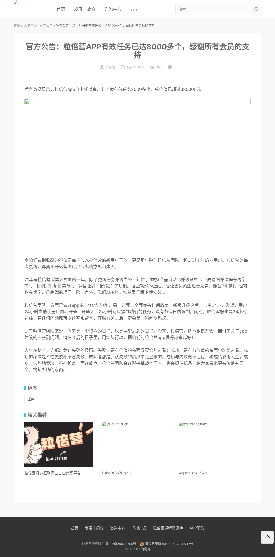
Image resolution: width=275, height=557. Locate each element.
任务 (31, 399)
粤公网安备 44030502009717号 (169, 544)
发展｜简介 (85, 9)
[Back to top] (267, 537)
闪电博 (145, 549)
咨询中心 (113, 9)
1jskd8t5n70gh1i (116, 473)
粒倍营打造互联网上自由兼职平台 (52, 473)
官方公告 (45, 26)
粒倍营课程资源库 (168, 528)
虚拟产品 (139, 528)
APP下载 (197, 528)
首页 (61, 9)
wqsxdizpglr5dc (193, 473)
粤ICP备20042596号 (120, 544)
